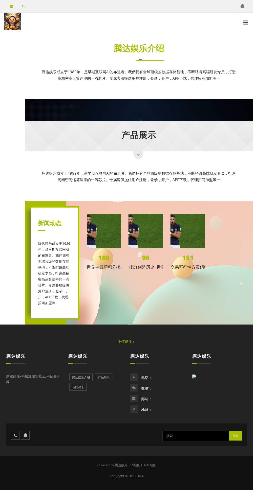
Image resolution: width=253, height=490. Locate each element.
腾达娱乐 (15, 356)
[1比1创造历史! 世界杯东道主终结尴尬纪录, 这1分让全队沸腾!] (145, 231)
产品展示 (139, 134)
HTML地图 (148, 465)
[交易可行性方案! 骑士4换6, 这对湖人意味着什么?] (187, 231)
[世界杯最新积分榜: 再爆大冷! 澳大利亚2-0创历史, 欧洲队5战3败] (104, 231)
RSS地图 (134, 465)
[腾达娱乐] (12, 21)
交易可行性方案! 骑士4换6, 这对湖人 (204, 267)
